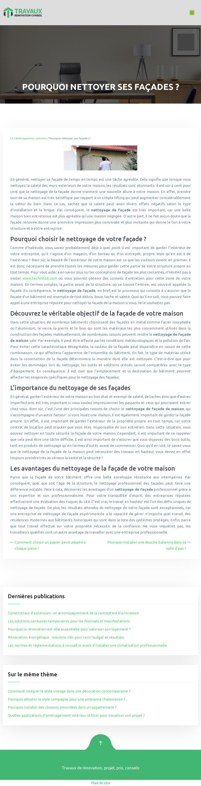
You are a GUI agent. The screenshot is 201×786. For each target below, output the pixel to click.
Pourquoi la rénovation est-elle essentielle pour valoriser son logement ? (69, 629)
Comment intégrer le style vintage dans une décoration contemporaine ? (69, 691)
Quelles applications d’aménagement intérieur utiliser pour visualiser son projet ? (76, 715)
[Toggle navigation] (192, 12)
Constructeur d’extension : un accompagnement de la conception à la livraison (73, 613)
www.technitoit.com (40, 278)
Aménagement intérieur (31, 138)
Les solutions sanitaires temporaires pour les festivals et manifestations (69, 621)
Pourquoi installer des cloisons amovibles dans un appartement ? (62, 707)
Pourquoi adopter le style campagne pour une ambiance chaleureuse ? (66, 699)
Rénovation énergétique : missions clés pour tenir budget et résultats (66, 637)
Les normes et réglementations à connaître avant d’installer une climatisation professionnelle (87, 645)
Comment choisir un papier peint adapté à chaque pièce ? (50, 545)
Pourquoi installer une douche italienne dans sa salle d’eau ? (146, 545)
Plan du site (100, 783)
